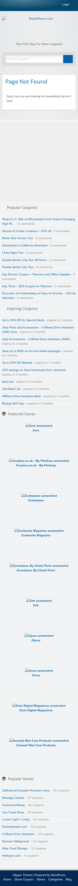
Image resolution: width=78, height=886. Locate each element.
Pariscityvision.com (14, 826)
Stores (41, 879)
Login (65, 4)
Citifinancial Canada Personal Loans (26, 790)
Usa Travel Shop (13, 812)
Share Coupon (23, 879)
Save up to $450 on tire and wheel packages (31, 351)
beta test (8, 381)
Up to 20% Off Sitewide (17, 362)
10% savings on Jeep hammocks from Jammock (34, 370)
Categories (55, 879)
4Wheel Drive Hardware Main (21, 396)
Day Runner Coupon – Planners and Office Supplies (36, 274)
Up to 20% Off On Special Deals (23, 320)
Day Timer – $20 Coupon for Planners (27, 286)
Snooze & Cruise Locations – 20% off (26, 231)
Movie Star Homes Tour (17, 238)
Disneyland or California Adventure (25, 245)
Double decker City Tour (18, 267)
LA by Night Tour (13, 252)
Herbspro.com (11, 855)
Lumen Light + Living (16, 819)
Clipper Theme (22, 875)
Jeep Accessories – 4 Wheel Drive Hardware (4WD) (36, 339)
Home (7, 879)
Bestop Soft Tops (13, 403)
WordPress (58, 875)
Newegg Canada (13, 797)
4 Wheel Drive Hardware (18, 834)
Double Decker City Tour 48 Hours (24, 260)
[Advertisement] (39, 162)
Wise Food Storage (14, 848)
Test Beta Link (11, 389)
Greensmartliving (13, 805)
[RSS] (74, 5)
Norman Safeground (15, 841)
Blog (69, 879)
